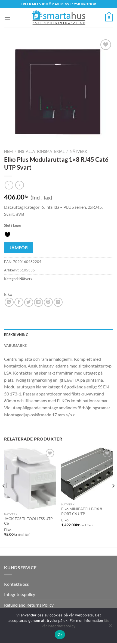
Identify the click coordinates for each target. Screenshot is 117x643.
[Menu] (7, 17)
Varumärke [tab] (15, 345)
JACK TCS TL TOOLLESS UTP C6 (28, 521)
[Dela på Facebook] (18, 302)
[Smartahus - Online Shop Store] (58, 17)
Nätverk (78, 151)
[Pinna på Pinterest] (48, 302)
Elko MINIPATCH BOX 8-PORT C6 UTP (82, 511)
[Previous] (4, 496)
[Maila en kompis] (38, 302)
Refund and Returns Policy (29, 604)
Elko (8, 294)
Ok (59, 634)
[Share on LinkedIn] (58, 302)
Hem (8, 151)
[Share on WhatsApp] (9, 302)
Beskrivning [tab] (16, 334)
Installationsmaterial (41, 151)
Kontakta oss (16, 584)
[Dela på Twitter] (28, 302)
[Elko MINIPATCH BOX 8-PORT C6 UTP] (87, 474)
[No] (110, 627)
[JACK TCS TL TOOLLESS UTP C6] (30, 478)
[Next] (113, 496)
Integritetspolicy (19, 594)
